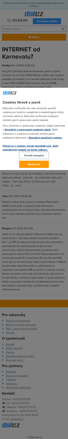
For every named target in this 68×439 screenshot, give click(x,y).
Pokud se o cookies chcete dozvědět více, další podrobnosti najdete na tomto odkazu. (30, 148)
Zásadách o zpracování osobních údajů (28, 130)
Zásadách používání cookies (45, 138)
